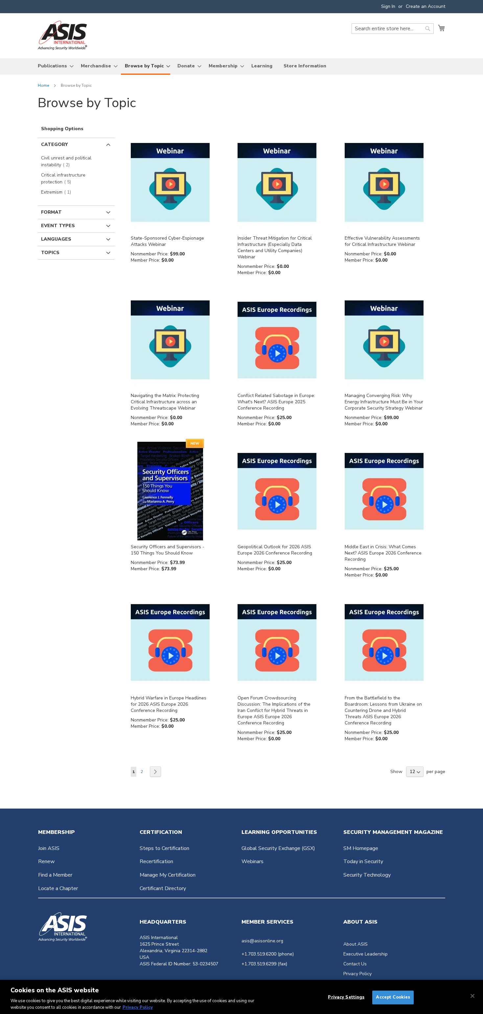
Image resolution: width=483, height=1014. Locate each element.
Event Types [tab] (58, 226)
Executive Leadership (365, 954)
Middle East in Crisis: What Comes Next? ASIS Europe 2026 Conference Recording (383, 553)
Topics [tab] (50, 252)
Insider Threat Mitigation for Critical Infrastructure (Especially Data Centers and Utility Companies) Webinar (275, 247)
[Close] (472, 996)
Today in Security (363, 861)
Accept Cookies (393, 997)
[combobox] (393, 28)
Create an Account (425, 6)
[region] (241, 997)
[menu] (241, 66)
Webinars (253, 861)
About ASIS (355, 944)
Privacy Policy (357, 974)
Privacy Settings (346, 997)
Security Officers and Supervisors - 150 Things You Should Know (167, 550)
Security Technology (367, 875)
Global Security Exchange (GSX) (278, 848)
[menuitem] (54, 66)
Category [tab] (54, 144)
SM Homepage (360, 848)
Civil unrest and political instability (66, 161)
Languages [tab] (56, 239)
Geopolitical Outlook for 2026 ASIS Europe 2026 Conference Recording (275, 550)
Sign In (388, 6)
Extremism (58, 192)
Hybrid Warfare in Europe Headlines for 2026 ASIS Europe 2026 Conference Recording (168, 704)
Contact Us (355, 964)
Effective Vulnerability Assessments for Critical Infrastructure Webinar (382, 241)
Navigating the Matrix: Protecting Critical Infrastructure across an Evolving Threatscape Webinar (165, 401)
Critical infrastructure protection (63, 178)
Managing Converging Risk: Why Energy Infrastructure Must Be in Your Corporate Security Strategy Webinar (384, 401)
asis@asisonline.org (262, 941)
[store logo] (62, 35)
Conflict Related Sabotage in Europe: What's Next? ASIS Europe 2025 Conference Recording (276, 401)
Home (44, 85)
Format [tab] (51, 212)
